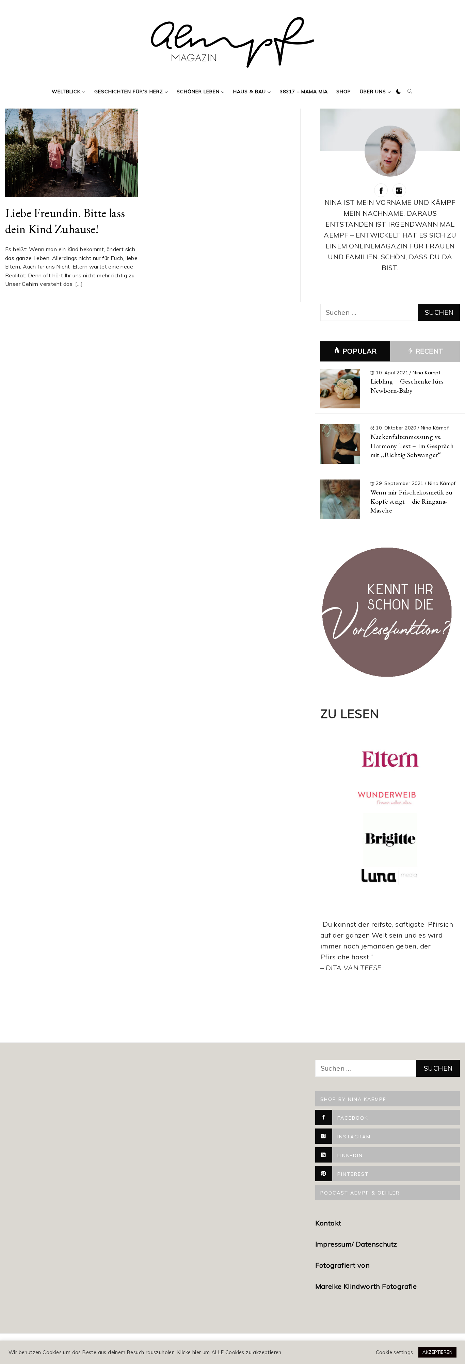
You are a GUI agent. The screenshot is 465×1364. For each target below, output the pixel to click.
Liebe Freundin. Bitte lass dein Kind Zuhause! (65, 221)
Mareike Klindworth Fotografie (366, 1286)
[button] (398, 91)
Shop (343, 91)
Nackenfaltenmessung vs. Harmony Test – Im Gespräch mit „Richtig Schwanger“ (412, 445)
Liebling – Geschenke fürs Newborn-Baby (407, 386)
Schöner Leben (198, 91)
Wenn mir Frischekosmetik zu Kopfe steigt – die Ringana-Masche (411, 501)
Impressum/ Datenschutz (357, 1244)
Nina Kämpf (426, 373)
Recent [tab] (429, 351)
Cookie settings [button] (394, 1352)
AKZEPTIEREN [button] (437, 1352)
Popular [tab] (359, 351)
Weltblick (66, 91)
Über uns (373, 91)
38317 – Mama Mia (304, 91)
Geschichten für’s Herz (128, 91)
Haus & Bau (249, 91)
